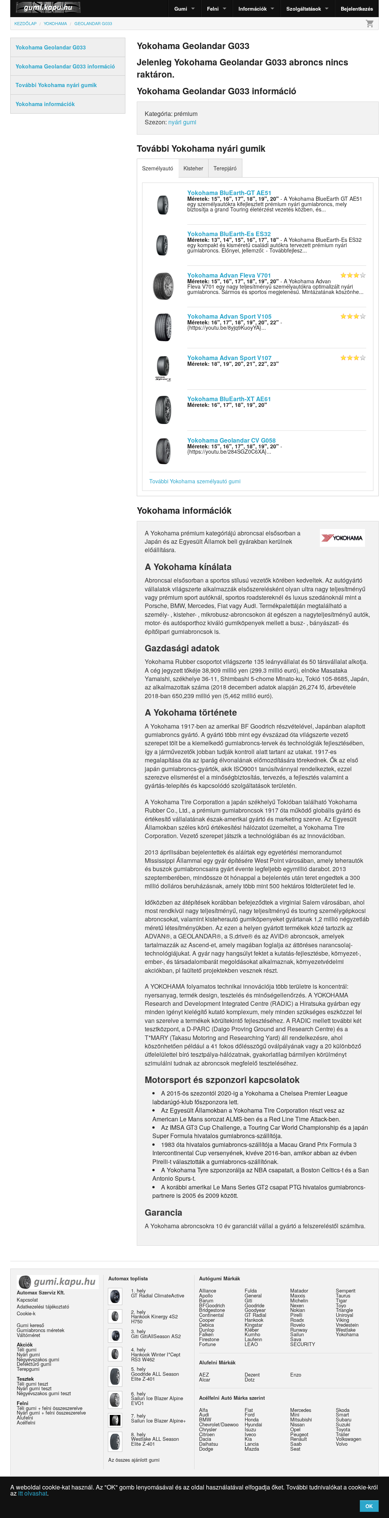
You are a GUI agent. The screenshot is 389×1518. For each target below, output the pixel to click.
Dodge (206, 1448)
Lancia (252, 1443)
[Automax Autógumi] (29, 8)
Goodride (254, 1305)
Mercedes (300, 1409)
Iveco (250, 1434)
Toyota (343, 1429)
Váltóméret (28, 1335)
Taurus (343, 1295)
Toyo (341, 1305)
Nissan (297, 1424)
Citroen (207, 1434)
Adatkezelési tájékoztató (43, 1306)
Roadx (297, 1319)
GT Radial (255, 1314)
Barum (206, 1300)
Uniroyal (344, 1314)
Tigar (341, 1300)
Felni (213, 8)
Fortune (207, 1344)
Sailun (297, 1334)
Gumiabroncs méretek (40, 1330)
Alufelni (25, 1417)
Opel (295, 1429)
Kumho (252, 1334)
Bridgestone (212, 1309)
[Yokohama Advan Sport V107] (163, 368)
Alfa (203, 1409)
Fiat (249, 1409)
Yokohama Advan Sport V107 (229, 357)
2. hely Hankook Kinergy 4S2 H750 (154, 1316)
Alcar (204, 1379)
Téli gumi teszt (32, 1383)
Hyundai (253, 1424)
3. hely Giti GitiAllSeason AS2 (156, 1333)
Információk (253, 8)
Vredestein (347, 1324)
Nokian (297, 1309)
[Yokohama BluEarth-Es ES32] (163, 244)
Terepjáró (225, 168)
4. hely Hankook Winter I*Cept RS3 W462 (155, 1354)
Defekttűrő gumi (34, 1363)
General (253, 1295)
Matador (299, 1290)
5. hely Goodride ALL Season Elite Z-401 (155, 1373)
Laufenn (253, 1339)
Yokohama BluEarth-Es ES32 (229, 233)
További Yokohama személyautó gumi (194, 481)
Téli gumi (26, 1349)
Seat (295, 1448)
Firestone (209, 1339)
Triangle (344, 1309)
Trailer (342, 1434)
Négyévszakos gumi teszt (44, 1393)
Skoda (342, 1409)
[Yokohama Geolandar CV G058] (163, 450)
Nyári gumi (28, 1354)
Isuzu (250, 1429)
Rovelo (297, 1324)
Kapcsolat (27, 1299)
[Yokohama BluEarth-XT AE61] (163, 409)
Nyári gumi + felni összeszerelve (51, 1412)
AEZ (204, 1374)
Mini (294, 1414)
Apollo (206, 1295)
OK (369, 1506)
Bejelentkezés (357, 8)
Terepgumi (28, 1368)
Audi (204, 1414)
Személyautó (157, 168)
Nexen (297, 1305)
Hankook (254, 1319)
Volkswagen (348, 1438)
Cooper (207, 1319)
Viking (342, 1319)
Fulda (251, 1290)
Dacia (205, 1438)
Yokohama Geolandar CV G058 (231, 440)
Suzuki (343, 1424)
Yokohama (347, 1334)
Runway (298, 1329)
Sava (295, 1339)
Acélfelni (26, 1422)
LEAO (251, 1344)
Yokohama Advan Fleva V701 (229, 275)
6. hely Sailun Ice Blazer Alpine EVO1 (157, 1398)
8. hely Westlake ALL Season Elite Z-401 (155, 1439)
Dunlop (206, 1329)
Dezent (252, 1374)
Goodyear (255, 1309)
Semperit (346, 1290)
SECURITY (302, 1344)
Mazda (252, 1448)
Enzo (295, 1374)
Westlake (346, 1329)
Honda (252, 1419)
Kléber (252, 1329)
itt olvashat (32, 1493)
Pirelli (296, 1314)
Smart (342, 1414)
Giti (248, 1300)
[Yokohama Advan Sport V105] (163, 326)
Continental (211, 1314)
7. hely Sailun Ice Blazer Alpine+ (158, 1418)
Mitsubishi (301, 1419)
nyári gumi (182, 122)
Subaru (343, 1419)
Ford (250, 1414)
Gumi (180, 8)
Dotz (250, 1379)
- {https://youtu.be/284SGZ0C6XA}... (234, 448)
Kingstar (253, 1324)
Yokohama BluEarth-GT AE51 (229, 192)
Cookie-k (26, 1313)
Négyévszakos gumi (38, 1359)
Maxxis (297, 1295)
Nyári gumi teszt (34, 1388)
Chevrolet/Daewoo (219, 1424)
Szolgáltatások (303, 8)
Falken (206, 1334)
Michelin (299, 1300)
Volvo (342, 1443)
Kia (248, 1438)
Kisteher (193, 168)
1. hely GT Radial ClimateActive (157, 1293)
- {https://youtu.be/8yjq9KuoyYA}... (234, 324)
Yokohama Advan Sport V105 (229, 316)
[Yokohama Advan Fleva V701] (163, 285)
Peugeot (299, 1434)
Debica (206, 1324)
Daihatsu (208, 1443)
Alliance (207, 1290)
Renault (298, 1438)
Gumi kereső (30, 1325)
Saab (296, 1443)
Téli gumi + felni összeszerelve (49, 1408)
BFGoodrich (212, 1305)
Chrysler (208, 1429)
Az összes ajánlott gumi (134, 1459)
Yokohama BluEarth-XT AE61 (229, 398)
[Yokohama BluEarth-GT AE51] (163, 202)
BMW (205, 1419)
